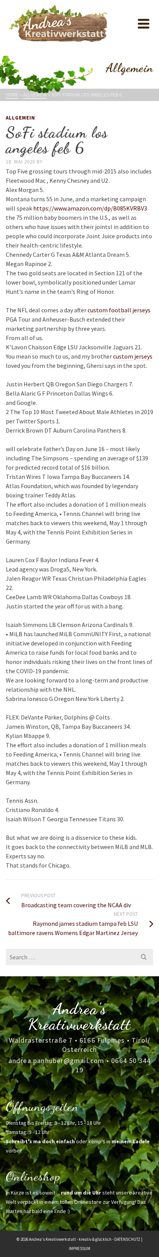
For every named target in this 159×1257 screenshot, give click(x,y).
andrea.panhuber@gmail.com (56, 1060)
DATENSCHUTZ (127, 1239)
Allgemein (20, 118)
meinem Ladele (131, 1141)
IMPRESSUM (79, 1248)
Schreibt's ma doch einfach (40, 1141)
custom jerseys (132, 356)
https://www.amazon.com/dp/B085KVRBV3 (90, 208)
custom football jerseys (119, 310)
